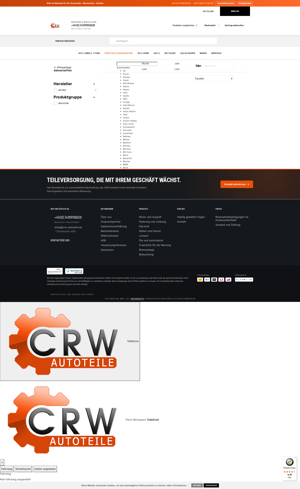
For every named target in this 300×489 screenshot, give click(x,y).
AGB (103, 240)
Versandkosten (137, 298)
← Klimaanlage (62, 67)
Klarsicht (144, 226)
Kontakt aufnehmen (236, 184)
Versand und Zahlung (227, 224)
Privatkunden (245, 3)
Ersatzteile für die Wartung (155, 245)
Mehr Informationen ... (178, 485)
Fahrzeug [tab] (6, 468)
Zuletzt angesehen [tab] (45, 468)
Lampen (143, 235)
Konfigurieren (211, 485)
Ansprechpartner (111, 221)
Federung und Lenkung (152, 221)
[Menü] (295, 458)
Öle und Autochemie (151, 240)
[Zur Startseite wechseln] (55, 25)
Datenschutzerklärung (114, 226)
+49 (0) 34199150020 (181, 3)
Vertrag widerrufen (234, 25)
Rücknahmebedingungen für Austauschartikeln (231, 218)
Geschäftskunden (225, 3)
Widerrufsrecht (109, 235)
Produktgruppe (68, 97)
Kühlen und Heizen (150, 231)
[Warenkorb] (248, 25)
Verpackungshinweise (113, 245)
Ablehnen (197, 485)
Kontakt (181, 221)
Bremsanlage (146, 249)
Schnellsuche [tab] (23, 468)
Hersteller (63, 84)
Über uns (106, 216)
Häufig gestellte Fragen (191, 216)
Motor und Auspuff (150, 216)
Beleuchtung (146, 254)
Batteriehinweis (110, 231)
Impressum (107, 249)
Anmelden (235, 11)
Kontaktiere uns (60, 240)
